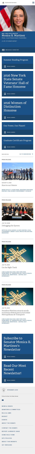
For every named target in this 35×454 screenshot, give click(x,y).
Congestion (5, 274)
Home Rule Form (8, 435)
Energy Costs (14, 231)
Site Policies (7, 438)
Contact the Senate (9, 428)
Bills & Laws (6, 413)
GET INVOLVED (7, 445)
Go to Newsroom (25, 154)
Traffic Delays (27, 273)
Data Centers (22, 230)
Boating (4, 191)
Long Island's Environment (16, 191)
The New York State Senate (10, 2)
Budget (4, 416)
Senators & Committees (11, 409)
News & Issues (7, 406)
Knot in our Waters (9, 185)
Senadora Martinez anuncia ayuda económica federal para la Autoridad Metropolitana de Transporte (16, 313)
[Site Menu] (33, 2)
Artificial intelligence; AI (10, 230)
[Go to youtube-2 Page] (3, 400)
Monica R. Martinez (13, 35)
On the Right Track (9, 267)
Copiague (28, 191)
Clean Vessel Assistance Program (22, 189)
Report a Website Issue (11, 431)
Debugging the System (11, 226)
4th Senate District (11, 41)
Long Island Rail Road (9, 272)
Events (4, 419)
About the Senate (9, 423)
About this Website (9, 441)
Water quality (6, 189)
